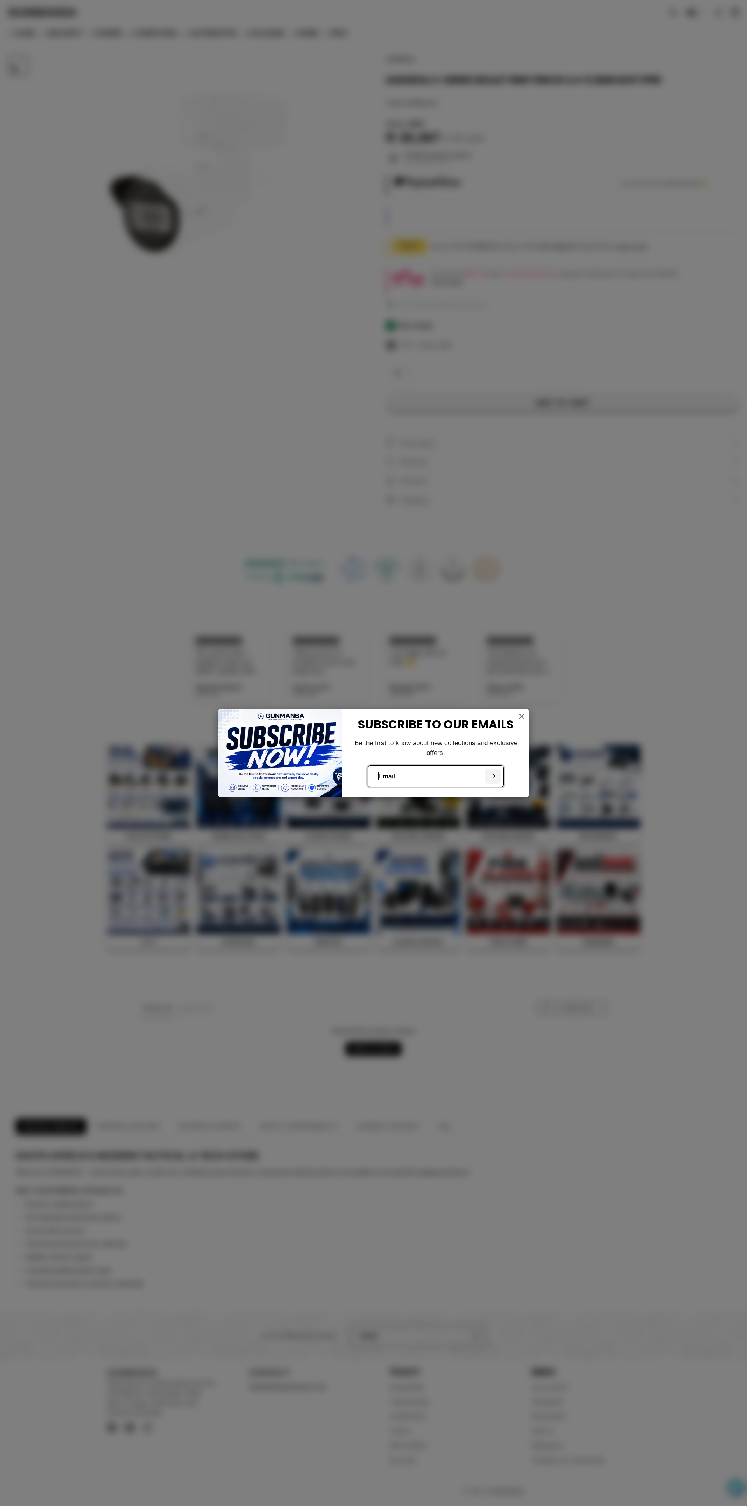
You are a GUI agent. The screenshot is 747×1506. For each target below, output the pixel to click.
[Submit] (492, 776)
